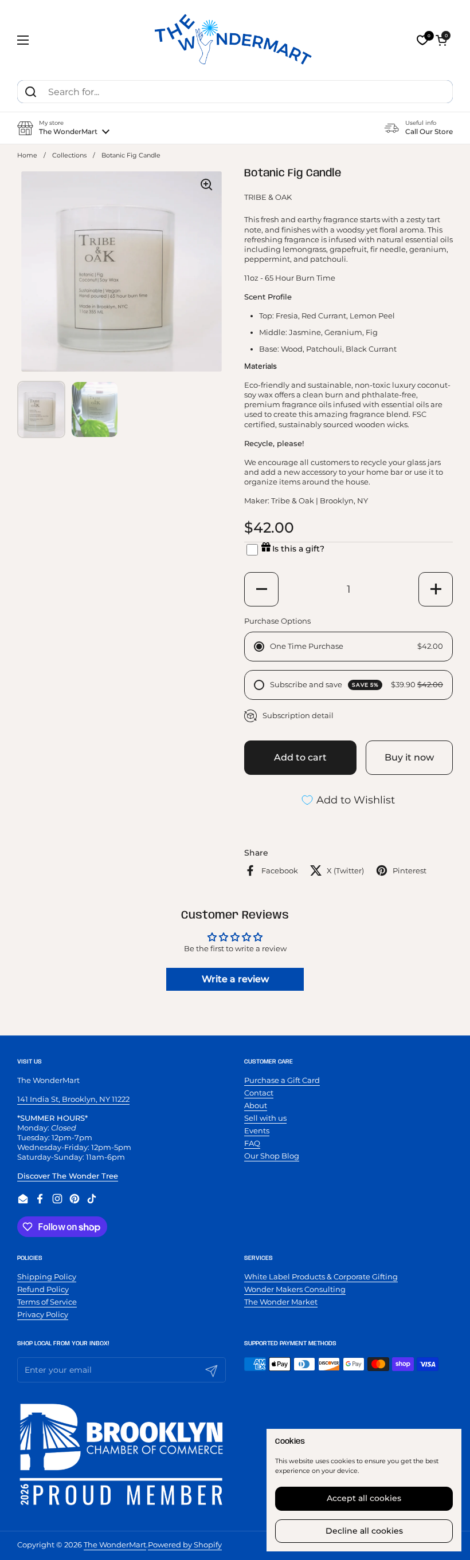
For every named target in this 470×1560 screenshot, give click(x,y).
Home (27, 155)
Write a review (235, 979)
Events (256, 1130)
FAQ (252, 1143)
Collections (69, 155)
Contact (258, 1092)
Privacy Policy (42, 1314)
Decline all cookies (364, 1531)
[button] (441, 40)
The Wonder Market (281, 1301)
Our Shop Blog (271, 1155)
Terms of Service (47, 1301)
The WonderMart (115, 1544)
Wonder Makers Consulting (295, 1289)
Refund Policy (43, 1289)
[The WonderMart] (235, 40)
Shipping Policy (46, 1276)
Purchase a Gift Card (282, 1080)
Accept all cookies (364, 1498)
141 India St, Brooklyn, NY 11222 (73, 1099)
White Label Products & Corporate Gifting (321, 1276)
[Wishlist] (422, 40)
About (255, 1105)
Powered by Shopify (185, 1544)
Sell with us (265, 1117)
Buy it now (409, 757)
